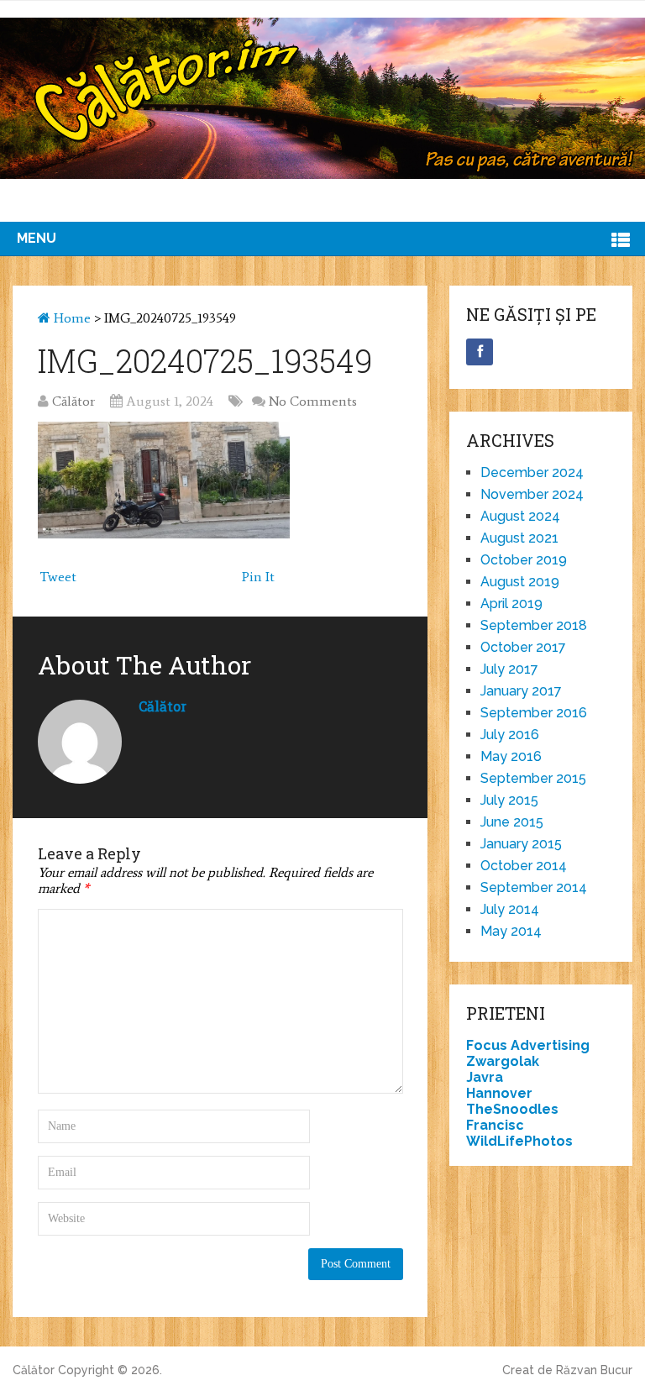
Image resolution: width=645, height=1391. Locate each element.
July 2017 (509, 669)
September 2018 (533, 625)
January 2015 (521, 844)
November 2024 (532, 494)
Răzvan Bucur (594, 1370)
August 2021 (519, 538)
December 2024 (532, 472)
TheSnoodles (512, 1109)
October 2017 (523, 647)
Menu (36, 238)
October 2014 (523, 866)
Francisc (495, 1125)
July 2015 (509, 800)
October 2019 (523, 560)
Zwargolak (502, 1061)
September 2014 (533, 887)
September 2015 (533, 778)
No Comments (313, 401)
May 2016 (511, 756)
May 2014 (511, 931)
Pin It (258, 577)
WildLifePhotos (519, 1141)
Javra (484, 1077)
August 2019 (519, 582)
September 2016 (533, 713)
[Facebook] (479, 352)
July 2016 (509, 735)
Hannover (499, 1093)
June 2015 (511, 822)
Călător (73, 401)
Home (70, 318)
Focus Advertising (528, 1045)
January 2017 (521, 691)
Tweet (57, 577)
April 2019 (511, 604)
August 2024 (520, 516)
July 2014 (509, 909)
